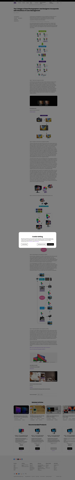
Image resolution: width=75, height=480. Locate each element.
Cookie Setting (24, 244)
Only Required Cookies (41, 244)
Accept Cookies (50, 244)
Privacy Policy (37, 241)
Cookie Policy (31, 241)
